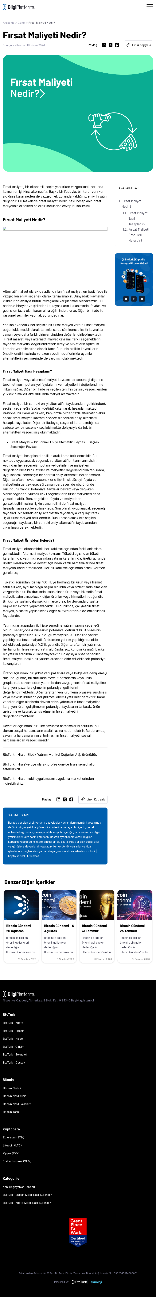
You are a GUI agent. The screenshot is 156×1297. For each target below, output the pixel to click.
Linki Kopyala (141, 45)
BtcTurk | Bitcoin (13, 1031)
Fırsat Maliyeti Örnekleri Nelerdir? (138, 234)
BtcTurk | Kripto (13, 1023)
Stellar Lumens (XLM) (17, 1161)
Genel (21, 22)
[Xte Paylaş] (110, 45)
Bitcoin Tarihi (11, 1112)
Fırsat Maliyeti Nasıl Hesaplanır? (138, 218)
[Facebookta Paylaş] (117, 45)
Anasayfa (8, 22)
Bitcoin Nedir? (12, 1088)
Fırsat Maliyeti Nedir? (132, 203)
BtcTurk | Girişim (13, 1046)
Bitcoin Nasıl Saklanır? (17, 1104)
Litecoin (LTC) (12, 1145)
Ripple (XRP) (11, 1153)
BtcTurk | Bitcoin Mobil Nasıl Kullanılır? (27, 1195)
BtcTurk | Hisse (13, 1038)
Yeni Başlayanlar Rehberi (19, 1187)
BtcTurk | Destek (14, 1062)
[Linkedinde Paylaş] (104, 45)
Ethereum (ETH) (13, 1137)
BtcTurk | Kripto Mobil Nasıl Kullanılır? (27, 1203)
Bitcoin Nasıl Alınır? (15, 1096)
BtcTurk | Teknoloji (15, 1054)
